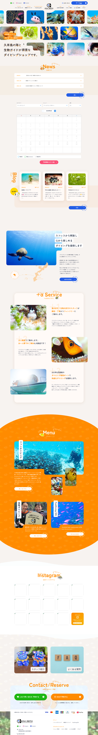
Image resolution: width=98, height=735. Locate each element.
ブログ (79, 729)
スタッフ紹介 (65, 729)
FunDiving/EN (76, 722)
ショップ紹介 (57, 729)
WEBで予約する (62, 697)
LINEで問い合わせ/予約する (29, 697)
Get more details (75, 534)
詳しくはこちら (22, 489)
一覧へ (74, 95)
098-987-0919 (21, 734)
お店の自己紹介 (68, 279)
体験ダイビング (67, 722)
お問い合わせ (67, 3)
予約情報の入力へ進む (49, 162)
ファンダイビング (58, 722)
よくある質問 (73, 729)
